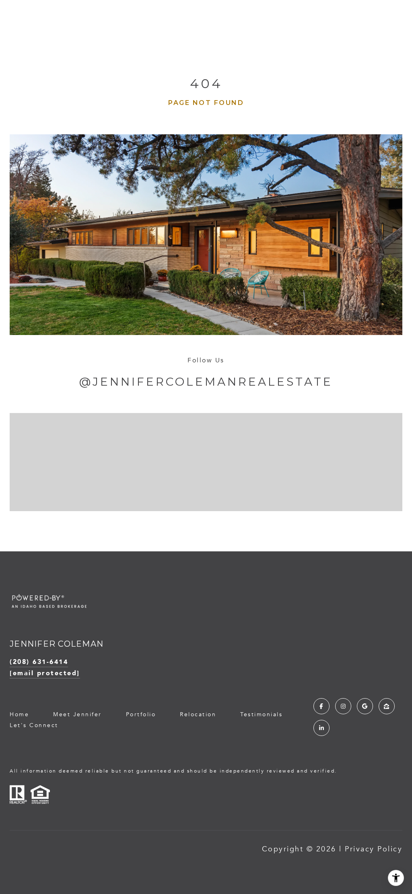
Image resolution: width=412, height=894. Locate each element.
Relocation (198, 714)
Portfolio (141, 714)
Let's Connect (34, 725)
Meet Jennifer (77, 714)
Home (19, 714)
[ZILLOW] (387, 706)
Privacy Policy (373, 849)
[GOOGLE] (365, 706)
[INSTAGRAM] (343, 706)
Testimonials (261, 714)
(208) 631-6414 (39, 661)
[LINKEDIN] (321, 728)
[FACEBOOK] (321, 706)
